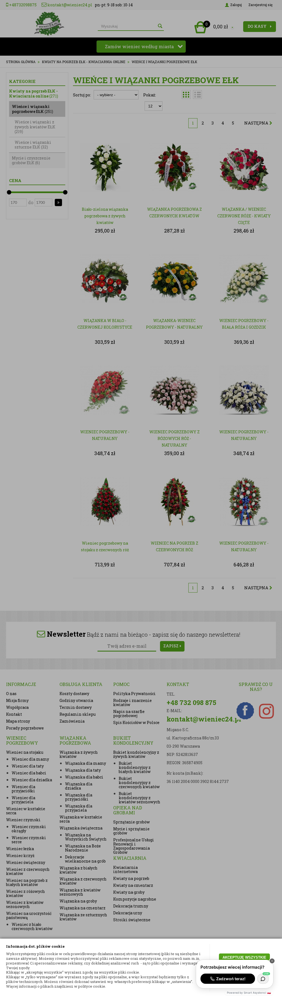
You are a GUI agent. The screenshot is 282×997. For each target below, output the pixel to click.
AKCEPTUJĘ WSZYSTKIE (244, 957)
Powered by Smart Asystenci (249, 993)
